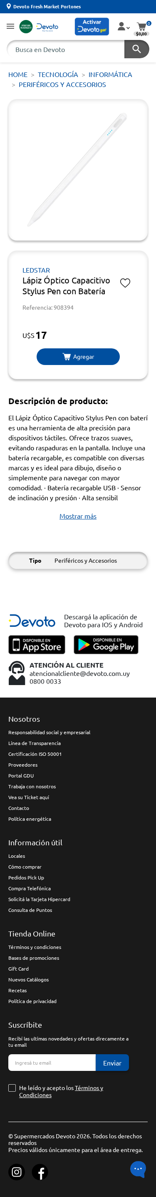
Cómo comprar (25, 866)
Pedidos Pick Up (26, 877)
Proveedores (22, 764)
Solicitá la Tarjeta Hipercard (39, 899)
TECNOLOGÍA (58, 74)
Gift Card (18, 968)
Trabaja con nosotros (32, 786)
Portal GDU (21, 775)
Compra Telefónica (29, 888)
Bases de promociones (33, 957)
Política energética (29, 818)
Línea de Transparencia (34, 742)
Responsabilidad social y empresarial (49, 732)
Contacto (18, 807)
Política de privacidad (32, 1000)
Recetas (17, 990)
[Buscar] (136, 49)
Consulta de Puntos (30, 909)
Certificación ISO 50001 (35, 753)
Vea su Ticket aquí (28, 797)
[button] (10, 27)
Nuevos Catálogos (28, 979)
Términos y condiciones (34, 946)
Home (17, 74)
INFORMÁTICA (110, 74)
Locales (16, 855)
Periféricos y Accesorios (62, 84)
